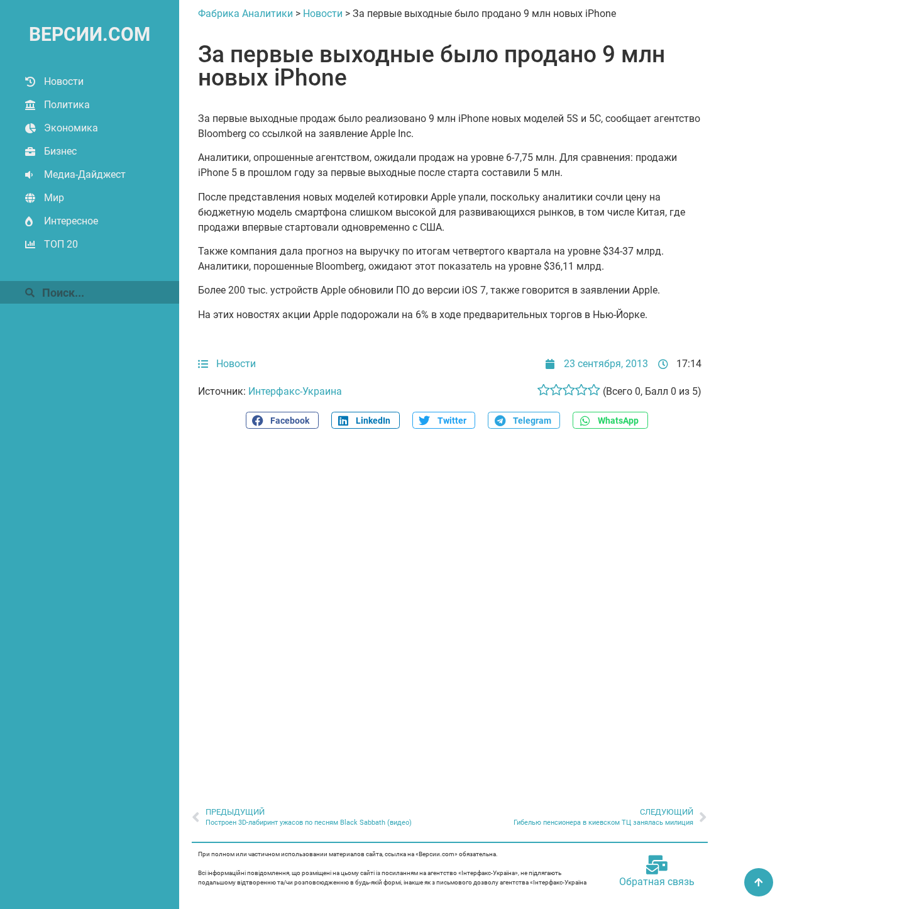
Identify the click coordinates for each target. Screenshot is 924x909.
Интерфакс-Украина (295, 391)
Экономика (71, 128)
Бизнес (60, 151)
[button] (282, 420)
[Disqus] (449, 611)
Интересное (71, 221)
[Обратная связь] (656, 865)
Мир (54, 198)
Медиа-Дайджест (85, 174)
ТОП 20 (61, 244)
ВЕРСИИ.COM (89, 34)
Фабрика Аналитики (245, 13)
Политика (67, 105)
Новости (64, 81)
